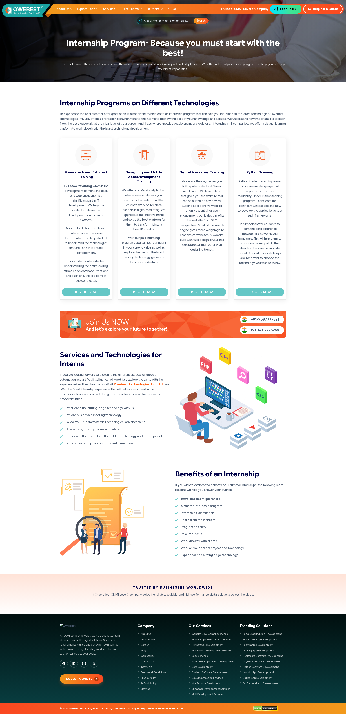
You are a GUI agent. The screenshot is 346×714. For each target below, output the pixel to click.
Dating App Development (257, 677)
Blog (143, 650)
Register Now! (86, 292)
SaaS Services (200, 655)
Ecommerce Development (258, 644)
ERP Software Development (207, 644)
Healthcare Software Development (263, 655)
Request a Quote (325, 9)
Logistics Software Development (262, 661)
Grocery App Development (258, 650)
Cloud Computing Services (207, 677)
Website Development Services (210, 633)
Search (201, 21)
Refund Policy (148, 683)
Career (145, 644)
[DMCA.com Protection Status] (265, 708)
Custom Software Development (210, 672)
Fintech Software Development (261, 666)
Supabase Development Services (211, 688)
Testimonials (148, 639)
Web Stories (148, 655)
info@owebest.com (170, 708)
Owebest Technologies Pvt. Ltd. (139, 384)
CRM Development (202, 666)
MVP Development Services (207, 694)
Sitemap (145, 688)
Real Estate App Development (260, 639)
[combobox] (169, 21)
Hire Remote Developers (206, 683)
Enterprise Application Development (213, 661)
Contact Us (147, 661)
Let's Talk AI (288, 9)
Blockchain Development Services (211, 650)
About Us (146, 633)
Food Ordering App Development (262, 633)
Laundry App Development (258, 672)
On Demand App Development (261, 683)
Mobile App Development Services (212, 639)
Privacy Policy (148, 677)
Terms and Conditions (153, 672)
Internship (146, 666)
